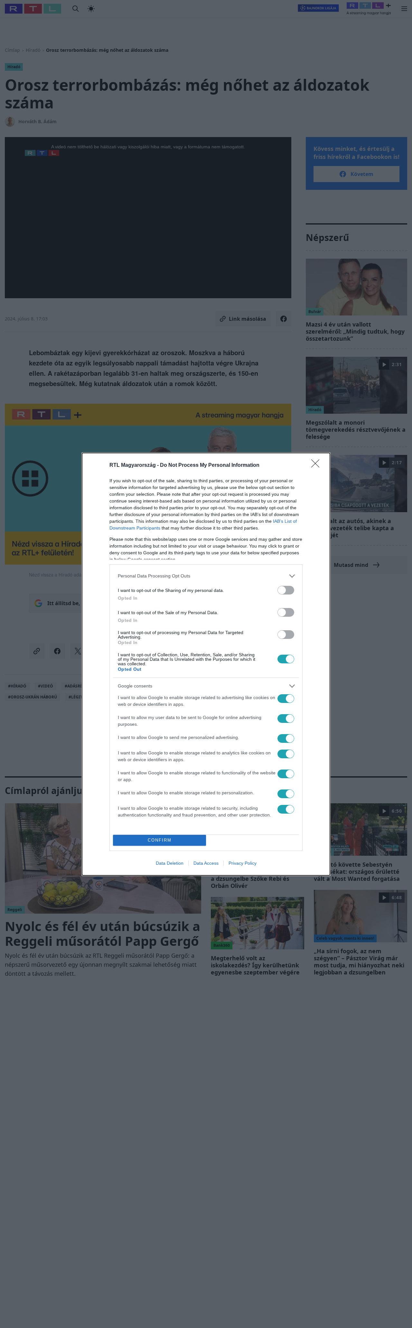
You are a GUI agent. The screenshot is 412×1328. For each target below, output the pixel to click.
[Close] (317, 465)
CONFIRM (160, 840)
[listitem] (206, 576)
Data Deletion (169, 863)
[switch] (285, 590)
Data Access (206, 863)
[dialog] (206, 664)
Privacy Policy (243, 863)
